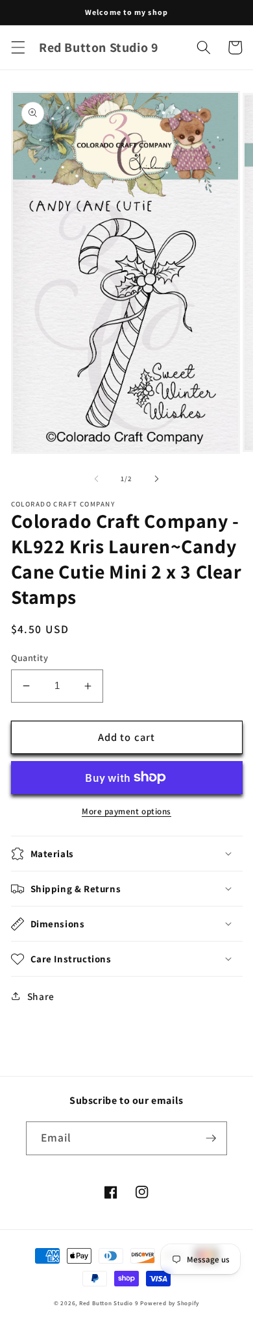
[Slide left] (96, 478)
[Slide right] (156, 478)
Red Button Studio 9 (109, 1303)
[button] (17, 47)
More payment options (126, 811)
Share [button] (40, 996)
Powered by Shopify (169, 1303)
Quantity (30, 657)
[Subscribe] (210, 1138)
